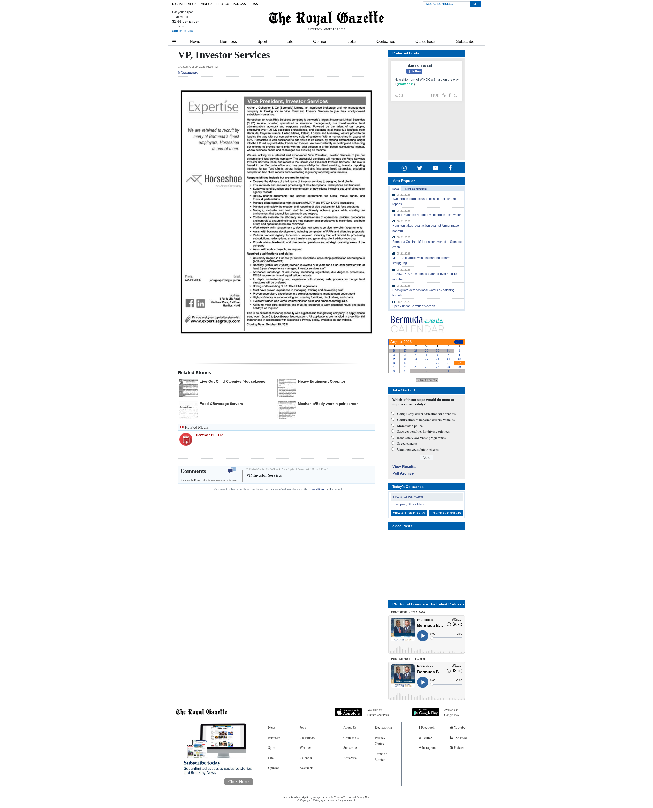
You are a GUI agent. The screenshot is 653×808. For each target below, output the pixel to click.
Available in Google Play (451, 712)
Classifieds (425, 41)
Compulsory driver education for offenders (426, 413)
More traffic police (410, 425)
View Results (404, 466)
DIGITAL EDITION (184, 4)
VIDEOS (206, 4)
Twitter (426, 737)
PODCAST (240, 4)
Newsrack (306, 767)
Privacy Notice (380, 740)
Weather (305, 747)
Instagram (428, 747)
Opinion (320, 41)
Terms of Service (317, 489)
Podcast (458, 747)
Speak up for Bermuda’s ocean (413, 306)
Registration (383, 727)
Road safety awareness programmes (421, 437)
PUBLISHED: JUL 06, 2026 (408, 659)
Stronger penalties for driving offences (423, 431)
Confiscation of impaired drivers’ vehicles (426, 419)
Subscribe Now (182, 31)
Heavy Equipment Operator (321, 381)
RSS (255, 4)
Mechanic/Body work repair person (328, 404)
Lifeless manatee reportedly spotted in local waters (427, 215)
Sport (262, 41)
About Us (349, 727)
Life (290, 41)
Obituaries (385, 41)
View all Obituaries (409, 513)
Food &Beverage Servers (221, 404)
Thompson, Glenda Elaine (408, 504)
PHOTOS (222, 4)
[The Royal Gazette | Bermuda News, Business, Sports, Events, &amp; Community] (326, 18)
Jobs (352, 41)
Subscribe (465, 41)
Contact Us (351, 737)
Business (228, 41)
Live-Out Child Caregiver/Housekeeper (233, 381)
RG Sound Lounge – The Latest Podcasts (428, 604)
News (195, 41)
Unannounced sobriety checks (418, 449)
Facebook (427, 727)
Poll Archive (403, 473)
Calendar (306, 757)
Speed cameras (407, 443)
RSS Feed (460, 737)
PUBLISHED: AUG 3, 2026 (408, 612)
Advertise (350, 757)
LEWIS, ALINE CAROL (408, 497)
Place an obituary (447, 513)
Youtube (459, 727)
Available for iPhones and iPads (378, 712)
